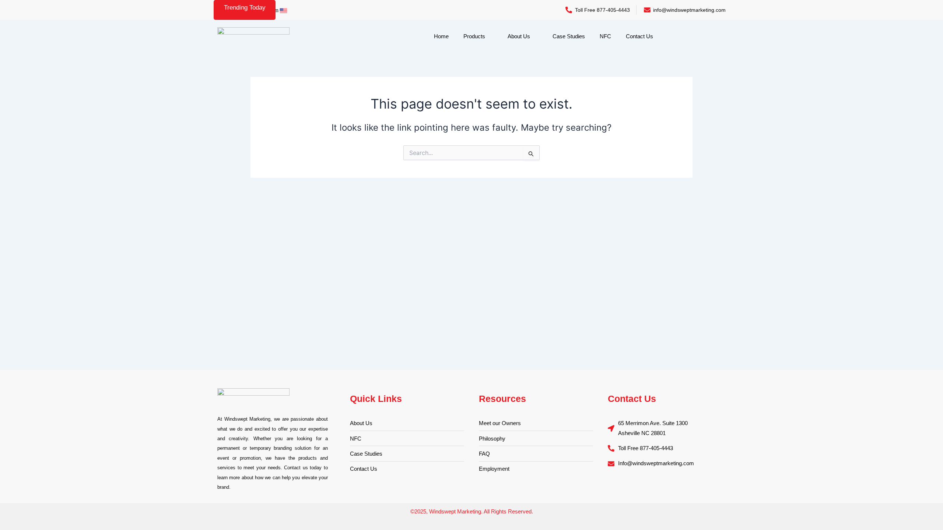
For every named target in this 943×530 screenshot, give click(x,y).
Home (441, 36)
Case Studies (569, 36)
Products (474, 36)
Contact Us (639, 36)
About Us (519, 36)
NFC (605, 36)
